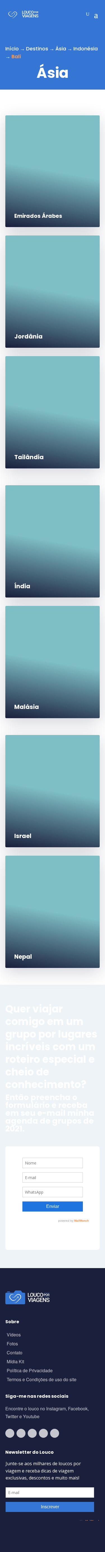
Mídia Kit (15, 1362)
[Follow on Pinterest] (54, 1433)
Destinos (37, 48)
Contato (14, 1353)
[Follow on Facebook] (32, 1433)
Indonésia (85, 48)
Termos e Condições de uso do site (41, 1380)
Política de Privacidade (30, 1371)
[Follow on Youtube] (9, 1433)
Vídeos (14, 1335)
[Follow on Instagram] (21, 1433)
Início (12, 48)
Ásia (60, 48)
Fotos (12, 1344)
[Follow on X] (43, 1433)
